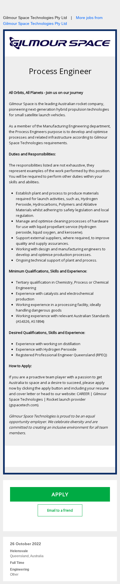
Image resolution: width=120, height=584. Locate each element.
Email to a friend (60, 510)
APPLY (60, 494)
